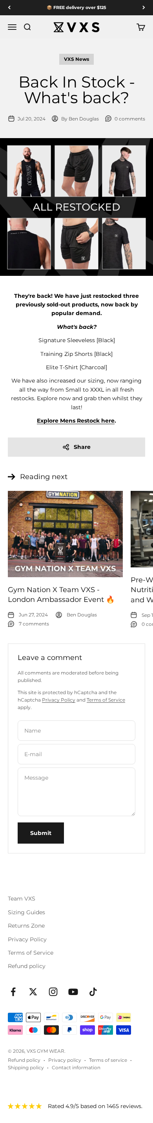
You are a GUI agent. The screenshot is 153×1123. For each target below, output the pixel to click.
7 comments (34, 624)
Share (82, 446)
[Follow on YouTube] (73, 991)
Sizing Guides (26, 912)
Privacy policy (64, 1060)
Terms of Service (106, 700)
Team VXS (21, 898)
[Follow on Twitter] (33, 991)
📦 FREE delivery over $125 (76, 7)
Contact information (76, 1067)
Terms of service (108, 1060)
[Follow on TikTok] (93, 991)
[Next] (143, 7)
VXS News (76, 59)
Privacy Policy (58, 700)
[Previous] (9, 7)
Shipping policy (26, 1067)
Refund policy (27, 966)
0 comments (130, 119)
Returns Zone (26, 925)
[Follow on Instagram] (53, 991)
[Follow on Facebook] (13, 991)
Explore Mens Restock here (76, 420)
